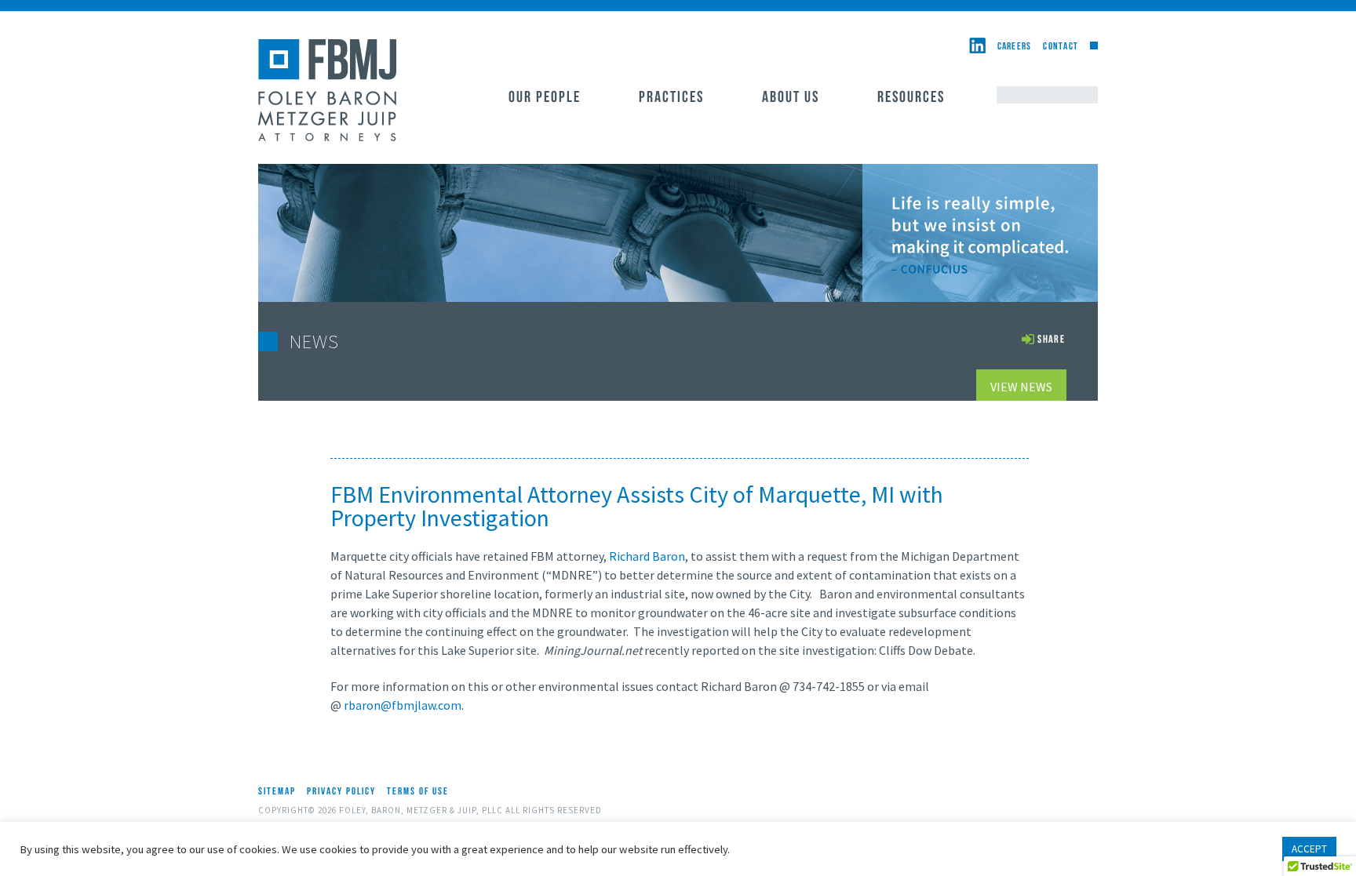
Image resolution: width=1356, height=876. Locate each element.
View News (1021, 386)
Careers (1014, 47)
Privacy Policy (341, 792)
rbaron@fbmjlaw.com (402, 705)
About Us (790, 98)
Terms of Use (418, 792)
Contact (1060, 47)
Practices (671, 98)
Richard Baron (647, 556)
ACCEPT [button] (1309, 849)
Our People (544, 98)
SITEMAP (277, 792)
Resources (911, 98)
